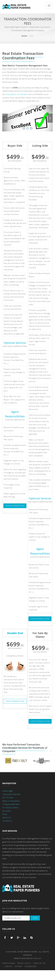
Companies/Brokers (11, 804)
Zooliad (37, 958)
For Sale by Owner (10, 807)
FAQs (4, 814)
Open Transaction (15, 505)
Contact (9, 966)
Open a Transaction (11, 801)
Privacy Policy (24, 963)
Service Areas (8, 963)
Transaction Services (11, 794)
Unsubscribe (30, 966)
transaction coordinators (17, 94)
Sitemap (18, 966)
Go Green (6, 810)
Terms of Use (39, 963)
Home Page (7, 791)
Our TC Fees (7, 797)
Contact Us (7, 820)
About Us (6, 817)
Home (24, 35)
